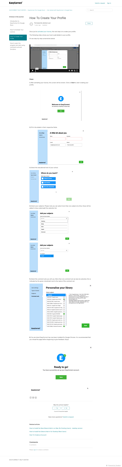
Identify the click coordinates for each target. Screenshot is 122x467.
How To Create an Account (37, 435)
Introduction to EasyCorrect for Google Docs (17, 23)
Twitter (33, 397)
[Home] (16, 4)
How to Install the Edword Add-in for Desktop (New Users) (47, 431)
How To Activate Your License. (16, 31)
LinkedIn (36, 397)
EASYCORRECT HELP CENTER (17, 10)
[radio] (56, 408)
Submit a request (100, 3)
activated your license (44, 31)
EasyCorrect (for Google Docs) (36, 10)
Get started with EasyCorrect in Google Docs (59, 10)
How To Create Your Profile (16, 37)
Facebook (30, 397)
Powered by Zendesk (114, 465)
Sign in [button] (109, 3)
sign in (35, 449)
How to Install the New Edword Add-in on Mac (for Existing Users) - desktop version (55, 428)
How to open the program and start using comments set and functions (17, 46)
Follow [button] (89, 23)
